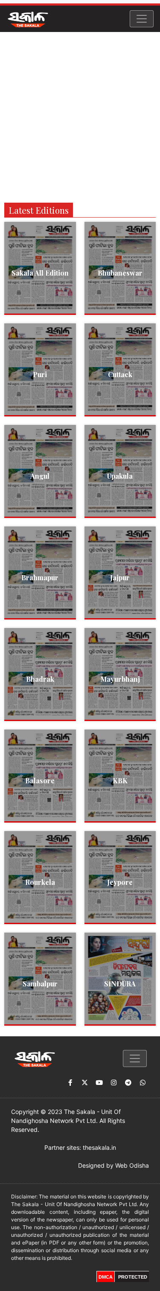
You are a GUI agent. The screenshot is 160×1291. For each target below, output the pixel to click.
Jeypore (120, 882)
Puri (40, 374)
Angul (39, 475)
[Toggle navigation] (142, 18)
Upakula (120, 475)
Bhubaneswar (120, 272)
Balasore (40, 780)
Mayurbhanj (120, 679)
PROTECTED (132, 1276)
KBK (120, 780)
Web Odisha (132, 1165)
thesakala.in (99, 1147)
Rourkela (40, 882)
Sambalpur (40, 983)
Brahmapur (39, 577)
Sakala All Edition (40, 272)
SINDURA (120, 983)
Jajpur (120, 577)
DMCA (106, 1276)
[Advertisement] (80, 116)
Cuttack (120, 374)
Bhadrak (40, 679)
